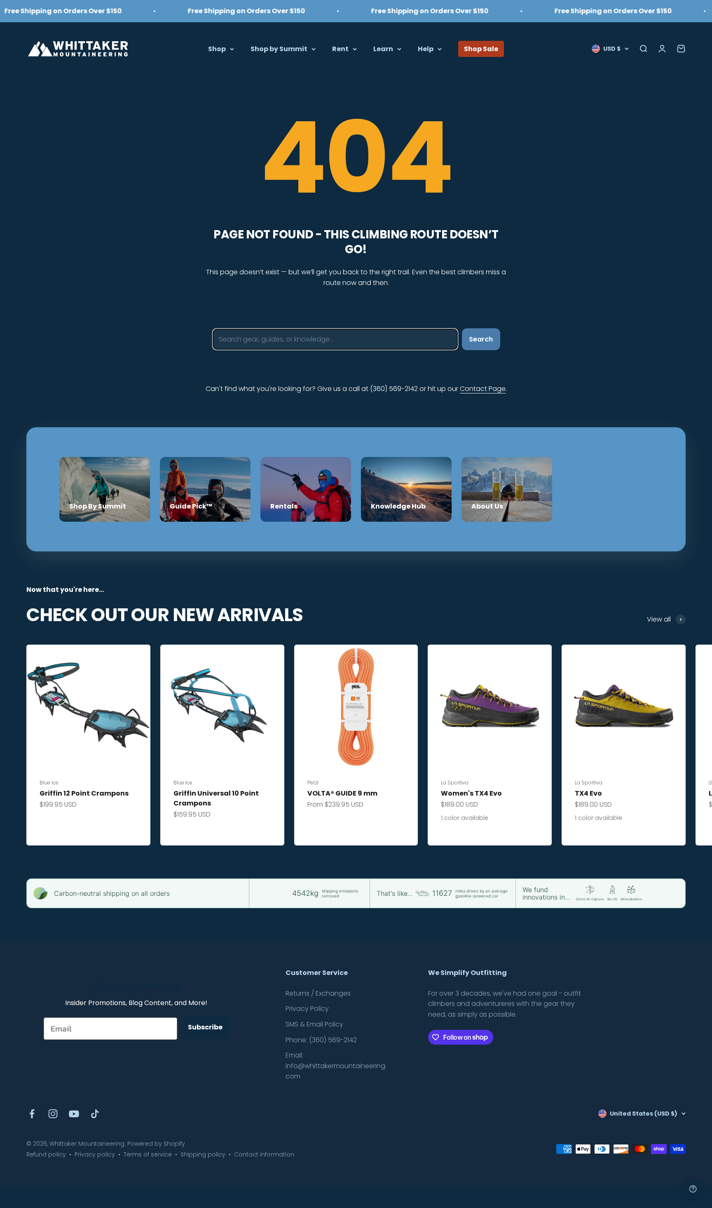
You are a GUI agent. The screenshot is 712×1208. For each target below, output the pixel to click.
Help (425, 48)
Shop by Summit (279, 48)
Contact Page (483, 388)
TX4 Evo (588, 793)
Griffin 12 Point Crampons (84, 793)
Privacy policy (95, 1154)
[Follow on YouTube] (74, 1113)
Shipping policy (202, 1154)
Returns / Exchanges (318, 993)
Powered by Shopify (156, 1144)
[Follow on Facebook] (31, 1113)
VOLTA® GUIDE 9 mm (342, 793)
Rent (340, 48)
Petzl (313, 782)
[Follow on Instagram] (53, 1113)
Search (481, 339)
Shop (217, 48)
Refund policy (46, 1154)
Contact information (264, 1154)
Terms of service (148, 1154)
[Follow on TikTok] (95, 1113)
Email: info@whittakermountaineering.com (336, 1065)
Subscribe (205, 1027)
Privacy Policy (307, 1008)
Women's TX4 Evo (471, 793)
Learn (383, 48)
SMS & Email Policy (314, 1024)
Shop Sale (481, 48)
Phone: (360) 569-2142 (321, 1040)
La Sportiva (454, 782)
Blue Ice (49, 782)
